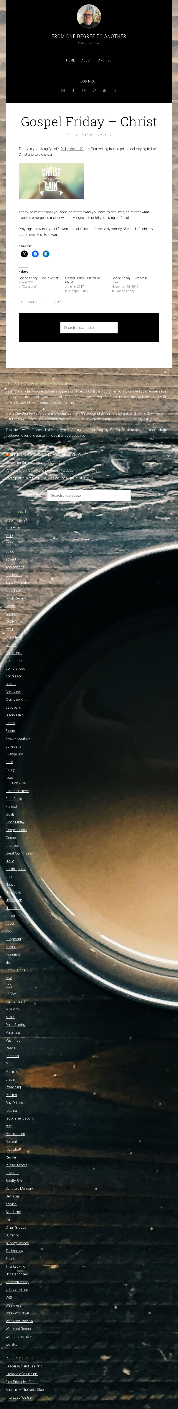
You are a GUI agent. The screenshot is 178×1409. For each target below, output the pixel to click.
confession (14, 676)
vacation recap (17, 1282)
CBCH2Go (13, 622)
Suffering (12, 1235)
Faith (9, 762)
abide (10, 551)
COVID (11, 684)
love (9, 978)
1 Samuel (13, 528)
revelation (13, 1149)
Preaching (13, 1087)
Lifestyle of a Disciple (22, 1374)
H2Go (10, 861)
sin (8, 1220)
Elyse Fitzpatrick (18, 739)
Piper (9, 1064)
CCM (9, 629)
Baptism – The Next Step (25, 1390)
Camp (10, 614)
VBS (9, 1298)
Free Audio (14, 799)
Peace (11, 1048)
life (8, 962)
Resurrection (15, 1134)
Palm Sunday (16, 1025)
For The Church (17, 791)
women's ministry (19, 1337)
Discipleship (14, 715)
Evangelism (14, 754)
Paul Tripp (13, 1040)
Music (10, 1017)
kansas (11, 947)
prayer (10, 1079)
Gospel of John (17, 838)
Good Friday (15, 822)
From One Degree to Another (89, 36)
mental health (16, 1001)
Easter (10, 723)
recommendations (20, 1118)
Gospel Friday (50, 302)
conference (14, 661)
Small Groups (16, 1227)
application (14, 575)
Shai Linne (13, 1212)
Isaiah (10, 916)
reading (11, 1110)
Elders (10, 731)
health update (16, 869)
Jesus (10, 923)
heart (9, 877)
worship (12, 1344)
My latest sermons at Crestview (45, 454)
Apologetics (15, 567)
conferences (15, 668)
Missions (12, 1009)
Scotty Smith (15, 1181)
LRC (9, 986)
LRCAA (11, 994)
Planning (12, 1072)
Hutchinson (14, 908)
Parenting (13, 1033)
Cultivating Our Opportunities (27, 470)
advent (11, 559)
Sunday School (17, 1243)
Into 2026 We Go (19, 1397)
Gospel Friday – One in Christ (38, 278)
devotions (13, 707)
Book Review (16, 598)
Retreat (11, 1142)
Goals (10, 814)
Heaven (11, 884)
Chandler (12, 637)
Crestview (13, 692)
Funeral (11, 807)
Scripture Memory (19, 1188)
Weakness (13, 1305)
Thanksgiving (15, 1266)
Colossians (14, 653)
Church (11, 645)
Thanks (11, 1259)
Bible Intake (14, 590)
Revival (11, 1157)
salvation (12, 1173)
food (9, 778)
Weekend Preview (19, 1321)
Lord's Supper (16, 970)
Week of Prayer (17, 1313)
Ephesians (13, 746)
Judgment (13, 939)
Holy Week (14, 900)
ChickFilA (19, 783)
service (11, 1204)
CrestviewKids (16, 700)
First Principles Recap (22, 1382)
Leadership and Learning (24, 1366)
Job (9, 931)
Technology (14, 1251)
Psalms (11, 1095)
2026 (9, 544)
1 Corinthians (15, 520)
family (10, 770)
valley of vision (17, 1290)
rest (9, 1126)
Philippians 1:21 (72, 149)
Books (11, 606)
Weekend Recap (18, 1329)
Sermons (13, 1196)
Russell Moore (16, 1165)
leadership (13, 955)
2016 (9, 536)
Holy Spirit (13, 892)
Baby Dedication (18, 583)
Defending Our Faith (20, 463)
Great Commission (20, 853)
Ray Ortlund (14, 1103)
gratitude (12, 845)
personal (12, 1056)
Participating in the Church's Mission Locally (38, 478)
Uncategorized (17, 1274)
